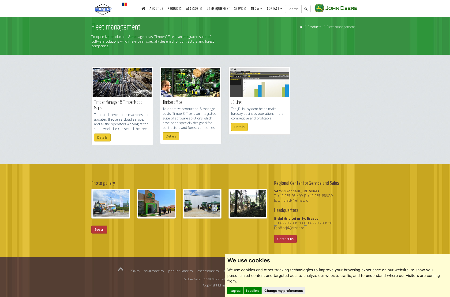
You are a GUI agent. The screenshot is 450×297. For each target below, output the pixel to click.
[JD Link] (259, 82)
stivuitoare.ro (154, 271)
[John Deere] (336, 7)
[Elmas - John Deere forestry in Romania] (104, 6)
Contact (273, 9)
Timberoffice (172, 102)
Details (102, 137)
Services (240, 9)
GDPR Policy (211, 279)
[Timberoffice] (191, 82)
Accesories (194, 9)
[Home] (143, 9)
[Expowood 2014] (110, 203)
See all (99, 229)
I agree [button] (235, 291)
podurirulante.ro (180, 271)
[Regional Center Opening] (156, 203)
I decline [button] (252, 291)
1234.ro (134, 271)
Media (255, 9)
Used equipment (218, 9)
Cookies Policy (192, 279)
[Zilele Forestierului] (202, 203)
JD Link (236, 102)
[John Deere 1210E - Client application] (248, 203)
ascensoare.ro (208, 271)
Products (175, 9)
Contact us (285, 239)
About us (156, 9)
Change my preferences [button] (283, 291)
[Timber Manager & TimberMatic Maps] (122, 82)
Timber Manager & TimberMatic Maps (118, 105)
